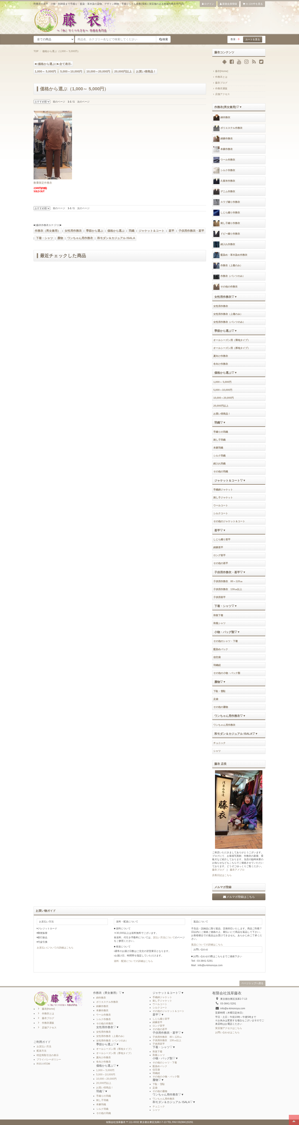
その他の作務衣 (229, 286)
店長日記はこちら (222, 875)
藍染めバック (220, 649)
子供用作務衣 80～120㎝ (227, 581)
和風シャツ (219, 623)
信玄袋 (217, 657)
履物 (60, 238)
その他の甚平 (220, 563)
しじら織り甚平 (221, 539)
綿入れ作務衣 (227, 244)
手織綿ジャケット (223, 489)
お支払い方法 (44, 1046)
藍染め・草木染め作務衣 (233, 255)
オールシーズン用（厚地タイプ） (231, 348)
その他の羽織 (220, 471)
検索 (165, 39)
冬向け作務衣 (220, 363)
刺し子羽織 (219, 439)
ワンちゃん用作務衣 (80, 238)
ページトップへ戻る (252, 983)
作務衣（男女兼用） (47, 230)
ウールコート (220, 505)
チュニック (219, 743)
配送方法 (41, 1050)
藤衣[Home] (221, 71)
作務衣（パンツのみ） (232, 276)
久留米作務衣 (227, 181)
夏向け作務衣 (220, 356)
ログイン (209, 3)
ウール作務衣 (227, 159)
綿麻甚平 (218, 547)
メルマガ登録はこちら (240, 896)
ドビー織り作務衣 (230, 233)
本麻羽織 (218, 447)
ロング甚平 (219, 555)
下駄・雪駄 (219, 691)
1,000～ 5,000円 (45, 71)
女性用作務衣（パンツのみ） (229, 322)
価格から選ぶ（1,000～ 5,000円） (61, 51)
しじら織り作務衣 (230, 212)
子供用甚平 (219, 597)
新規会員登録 (229, 3)
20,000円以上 (123, 71)
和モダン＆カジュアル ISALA (116, 238)
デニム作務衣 (227, 191)
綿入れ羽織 (219, 463)
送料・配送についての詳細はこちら (133, 961)
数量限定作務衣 (43, 182)
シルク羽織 (219, 455)
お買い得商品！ (146, 71)
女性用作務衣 (73, 230)
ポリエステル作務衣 (231, 128)
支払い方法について (164, 937)
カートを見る (252, 39)
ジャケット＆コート (151, 230)
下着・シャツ (44, 238)
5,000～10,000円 (71, 71)
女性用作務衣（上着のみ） (228, 314)
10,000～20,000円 (98, 71)
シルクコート (220, 513)
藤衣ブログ (221, 82)
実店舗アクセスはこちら (228, 1028)
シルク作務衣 (227, 170)
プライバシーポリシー (49, 1059)
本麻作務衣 (226, 149)
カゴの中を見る (254, 3)
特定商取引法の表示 (48, 1055)
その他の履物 (220, 707)
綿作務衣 (225, 117)
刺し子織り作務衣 (230, 223)
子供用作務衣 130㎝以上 (227, 589)
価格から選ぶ (115, 230)
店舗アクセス (222, 94)
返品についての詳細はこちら (207, 944)
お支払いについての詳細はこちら (55, 947)
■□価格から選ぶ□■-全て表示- (53, 63)
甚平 (171, 230)
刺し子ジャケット (223, 497)
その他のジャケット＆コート (229, 521)
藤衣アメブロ (237, 869)
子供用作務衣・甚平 (191, 230)
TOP (36, 51)
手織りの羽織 (220, 431)
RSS (39, 1063)
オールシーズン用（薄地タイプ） (231, 340)
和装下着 (218, 615)
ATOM (46, 1063)
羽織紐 (217, 665)
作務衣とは (221, 76)
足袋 (215, 699)
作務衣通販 (221, 88)
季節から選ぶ (94, 230)
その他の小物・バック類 (226, 673)
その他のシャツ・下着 (225, 641)
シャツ (217, 751)
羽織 (131, 230)
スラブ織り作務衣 (230, 202)
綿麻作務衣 (226, 138)
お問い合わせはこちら (227, 1032)
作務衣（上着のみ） (231, 265)
